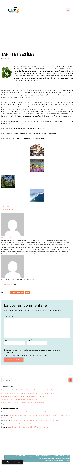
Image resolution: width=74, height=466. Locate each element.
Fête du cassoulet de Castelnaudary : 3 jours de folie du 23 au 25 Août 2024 (27, 393)
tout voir (32, 279)
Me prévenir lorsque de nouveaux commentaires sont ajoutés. (26, 355)
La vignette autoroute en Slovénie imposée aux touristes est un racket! (35, 420)
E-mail (29, 340)
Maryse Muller (9, 58)
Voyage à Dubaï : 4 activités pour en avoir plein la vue (19, 399)
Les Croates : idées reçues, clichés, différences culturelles (28, 424)
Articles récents (8, 209)
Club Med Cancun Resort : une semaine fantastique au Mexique (22, 396)
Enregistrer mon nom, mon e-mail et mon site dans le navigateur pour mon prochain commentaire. (32, 351)
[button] (68, 10)
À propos (6, 206)
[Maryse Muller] (12, 235)
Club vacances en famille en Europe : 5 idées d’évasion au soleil (23, 403)
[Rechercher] (71, 380)
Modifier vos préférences (12, 462)
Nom (6, 340)
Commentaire (9, 316)
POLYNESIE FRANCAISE (16, 292)
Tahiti (27, 292)
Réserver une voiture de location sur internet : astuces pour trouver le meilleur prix (29, 390)
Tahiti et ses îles (7, 284)
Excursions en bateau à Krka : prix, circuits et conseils (28, 412)
